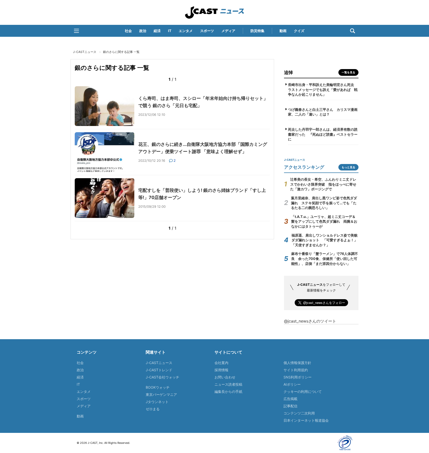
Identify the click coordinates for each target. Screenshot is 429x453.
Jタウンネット (157, 402)
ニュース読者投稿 (228, 384)
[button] (76, 31)
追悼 (288, 72)
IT (169, 31)
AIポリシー (292, 384)
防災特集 (257, 31)
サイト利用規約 (296, 370)
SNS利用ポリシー (298, 377)
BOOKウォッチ (158, 387)
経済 (157, 31)
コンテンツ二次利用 (299, 413)
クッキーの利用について (303, 391)
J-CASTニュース (214, 12)
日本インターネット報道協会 (306, 420)
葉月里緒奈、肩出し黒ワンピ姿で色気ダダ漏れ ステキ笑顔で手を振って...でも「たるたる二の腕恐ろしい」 (324, 203)
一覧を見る (348, 72)
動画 (283, 31)
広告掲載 (290, 399)
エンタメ (186, 31)
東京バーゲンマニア (161, 394)
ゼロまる (153, 409)
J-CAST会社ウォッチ (162, 377)
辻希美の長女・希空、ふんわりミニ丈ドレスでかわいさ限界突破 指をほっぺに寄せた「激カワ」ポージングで (323, 184)
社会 (128, 31)
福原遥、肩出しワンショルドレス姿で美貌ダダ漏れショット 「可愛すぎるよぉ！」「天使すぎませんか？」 (324, 240)
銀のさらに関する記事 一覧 (121, 52)
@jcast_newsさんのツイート (310, 321)
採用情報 (221, 370)
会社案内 (221, 363)
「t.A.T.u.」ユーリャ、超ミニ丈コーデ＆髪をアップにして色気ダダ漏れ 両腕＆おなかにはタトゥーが (324, 221)
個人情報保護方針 (297, 363)
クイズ (299, 31)
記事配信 (290, 406)
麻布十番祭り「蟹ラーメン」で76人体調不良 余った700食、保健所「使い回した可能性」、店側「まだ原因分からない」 (324, 258)
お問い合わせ (224, 377)
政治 (142, 31)
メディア (228, 31)
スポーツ (207, 31)
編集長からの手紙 (228, 391)
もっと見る (348, 167)
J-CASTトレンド (159, 370)
